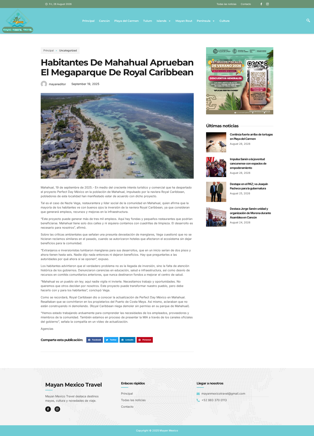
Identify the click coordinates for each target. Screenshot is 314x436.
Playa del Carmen (126, 21)
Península (203, 21)
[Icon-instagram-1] (267, 4)
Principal (88, 21)
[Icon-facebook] (261, 4)
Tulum (147, 21)
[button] (308, 21)
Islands (161, 21)
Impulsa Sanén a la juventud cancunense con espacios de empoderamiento (248, 163)
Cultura (225, 21)
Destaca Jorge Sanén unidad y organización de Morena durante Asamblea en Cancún (250, 213)
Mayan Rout (184, 21)
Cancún (104, 21)
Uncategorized (68, 50)
